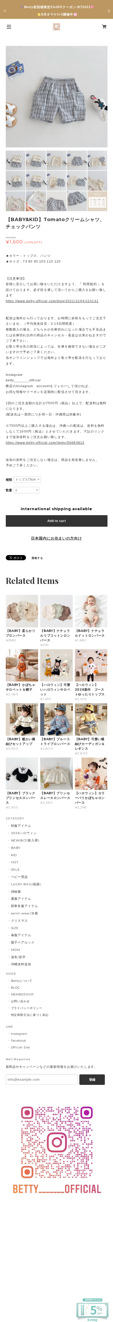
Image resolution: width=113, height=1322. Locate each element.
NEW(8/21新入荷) (25, 840)
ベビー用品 (19, 877)
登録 (92, 1079)
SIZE (15, 928)
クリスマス (19, 921)
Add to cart (56, 521)
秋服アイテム (21, 826)
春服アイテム (21, 935)
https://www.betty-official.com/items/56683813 (45, 443)
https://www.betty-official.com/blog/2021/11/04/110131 (52, 301)
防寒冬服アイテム (24, 906)
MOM (15, 950)
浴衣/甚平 (18, 957)
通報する (37, 558)
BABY (16, 848)
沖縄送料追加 (21, 964)
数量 (9, 490)
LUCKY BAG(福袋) (26, 884)
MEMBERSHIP (22, 994)
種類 (9, 480)
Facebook (19, 1040)
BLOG (15, 987)
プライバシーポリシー (27, 1008)
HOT (15, 862)
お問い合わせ (20, 1001)
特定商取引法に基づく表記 (30, 1015)
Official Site (20, 1047)
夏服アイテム (21, 898)
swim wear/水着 (24, 913)
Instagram (19, 1034)
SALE (15, 869)
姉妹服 (16, 891)
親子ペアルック (23, 942)
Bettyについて (22, 981)
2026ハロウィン (24, 833)
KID (14, 855)
